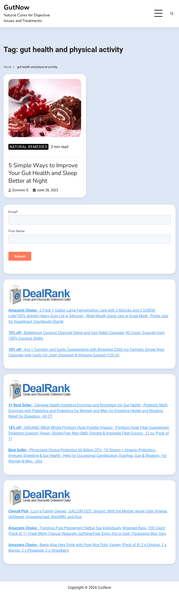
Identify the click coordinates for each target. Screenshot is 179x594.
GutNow (16, 7)
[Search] (171, 13)
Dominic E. (20, 190)
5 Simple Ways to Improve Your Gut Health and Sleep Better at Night (43, 173)
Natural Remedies (28, 147)
